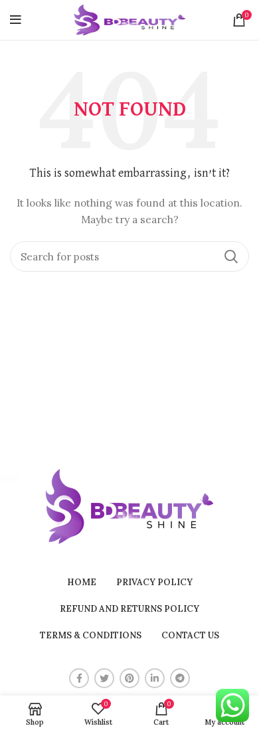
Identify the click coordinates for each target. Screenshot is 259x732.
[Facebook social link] (79, 678)
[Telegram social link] (180, 678)
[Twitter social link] (104, 678)
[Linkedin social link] (155, 678)
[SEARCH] (231, 256)
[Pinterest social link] (129, 678)
